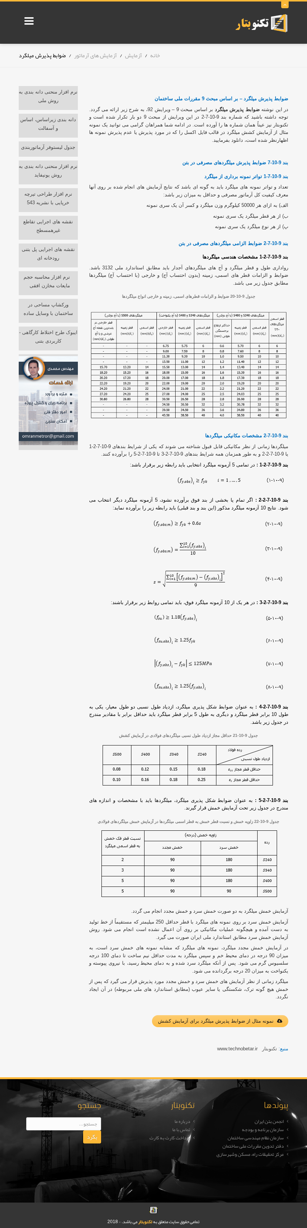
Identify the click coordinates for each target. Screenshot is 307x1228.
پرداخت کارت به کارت (169, 1138)
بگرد (92, 1136)
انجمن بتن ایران (269, 1121)
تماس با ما (181, 1130)
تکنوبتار (145, 1221)
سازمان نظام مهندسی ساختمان (256, 1138)
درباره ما (182, 1121)
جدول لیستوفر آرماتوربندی (48, 147)
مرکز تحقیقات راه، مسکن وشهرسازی (250, 1154)
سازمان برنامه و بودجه (263, 1130)
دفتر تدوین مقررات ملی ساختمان (253, 1146)
